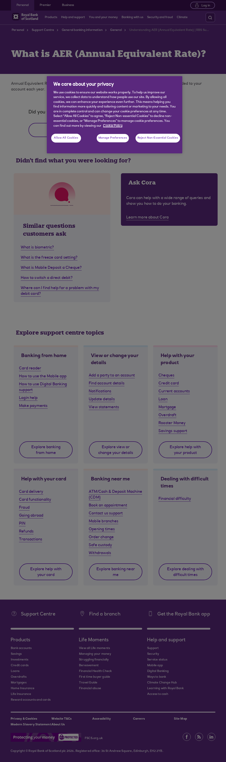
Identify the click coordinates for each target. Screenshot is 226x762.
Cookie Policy (112, 126)
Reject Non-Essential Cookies (157, 138)
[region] (114, 114)
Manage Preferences (112, 138)
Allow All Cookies (66, 138)
